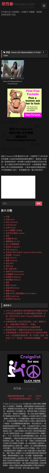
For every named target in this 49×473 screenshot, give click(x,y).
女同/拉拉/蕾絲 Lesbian (15, 233)
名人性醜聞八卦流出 (14, 230)
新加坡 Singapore (13, 247)
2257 (38, 399)
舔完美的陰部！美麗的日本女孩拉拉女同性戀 (24, 330)
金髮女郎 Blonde (12, 288)
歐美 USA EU (11, 258)
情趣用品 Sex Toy (13, 241)
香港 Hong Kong (12, 296)
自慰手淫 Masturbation (15, 272)
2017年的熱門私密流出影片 (20, 399)
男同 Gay (9, 266)
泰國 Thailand (11, 261)
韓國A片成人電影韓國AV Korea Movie (21, 293)
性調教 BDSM (11, 239)
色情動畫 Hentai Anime (15, 274)
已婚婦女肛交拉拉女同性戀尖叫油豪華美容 (23, 327)
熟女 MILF (10, 263)
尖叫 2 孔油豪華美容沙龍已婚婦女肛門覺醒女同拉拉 (27, 311)
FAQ (30, 396)
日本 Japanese (12, 250)
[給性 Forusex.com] (20, 5)
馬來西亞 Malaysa (13, 299)
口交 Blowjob (11, 225)
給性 (10, 404)
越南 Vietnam (11, 285)
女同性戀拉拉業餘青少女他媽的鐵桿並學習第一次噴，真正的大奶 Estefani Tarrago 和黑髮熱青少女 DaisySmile (26, 316)
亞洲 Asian (10, 219)
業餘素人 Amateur (13, 255)
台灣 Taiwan (11, 228)
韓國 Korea (10, 291)
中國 (7, 217)
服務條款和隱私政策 (16, 396)
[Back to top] (41, 466)
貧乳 (7, 282)
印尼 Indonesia (12, 222)
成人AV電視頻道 (12, 244)
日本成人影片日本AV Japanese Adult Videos (24, 252)
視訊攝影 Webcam (13, 280)
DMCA (38, 396)
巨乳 (7, 236)
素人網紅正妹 (11, 269)
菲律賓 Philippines (13, 277)
